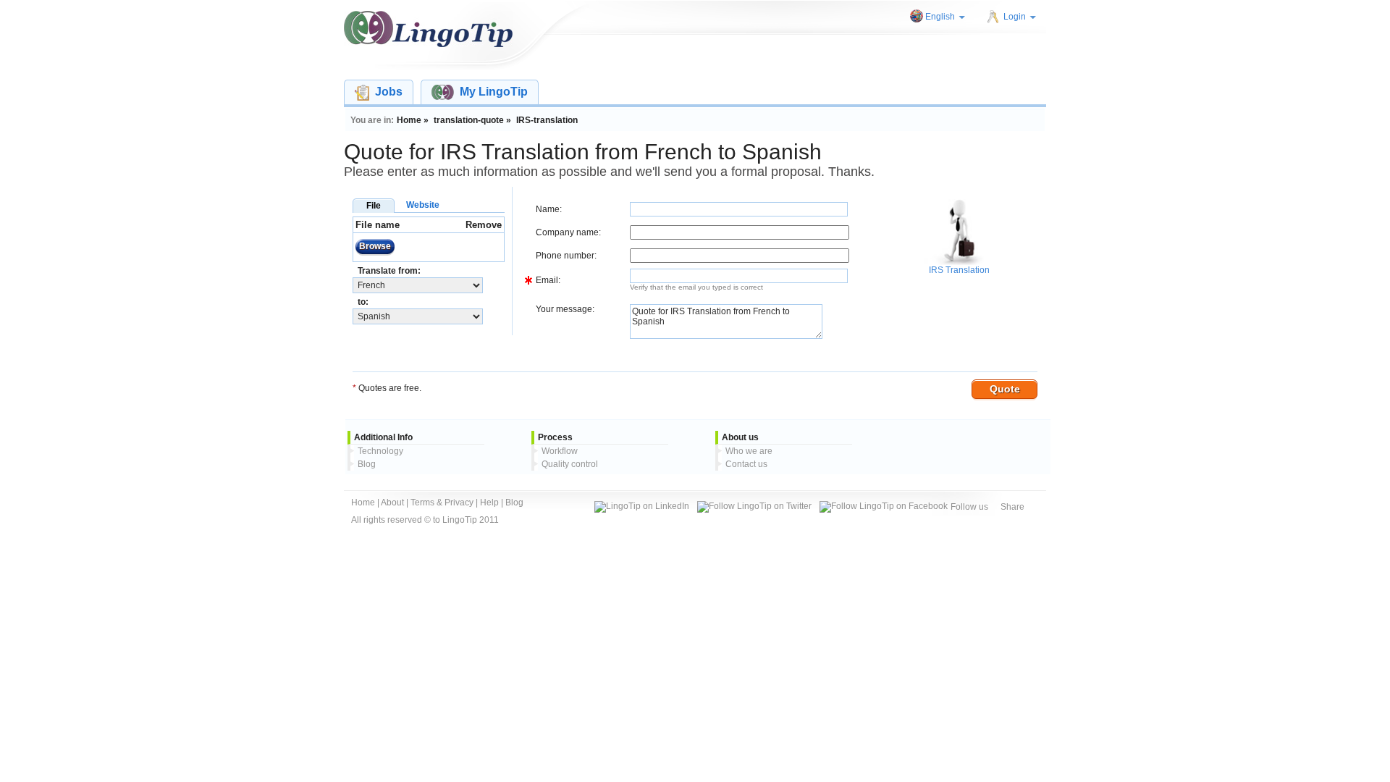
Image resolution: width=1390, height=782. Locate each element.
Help (489, 502)
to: (363, 302)
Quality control (570, 464)
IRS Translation (959, 270)
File (373, 206)
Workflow (560, 451)
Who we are (748, 451)
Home (363, 502)
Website (422, 205)
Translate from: (389, 271)
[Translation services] (428, 29)
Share (1012, 507)
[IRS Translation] (957, 262)
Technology (380, 451)
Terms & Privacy (441, 502)
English (940, 17)
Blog (367, 464)
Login (1014, 17)
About (392, 502)
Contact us (746, 464)
